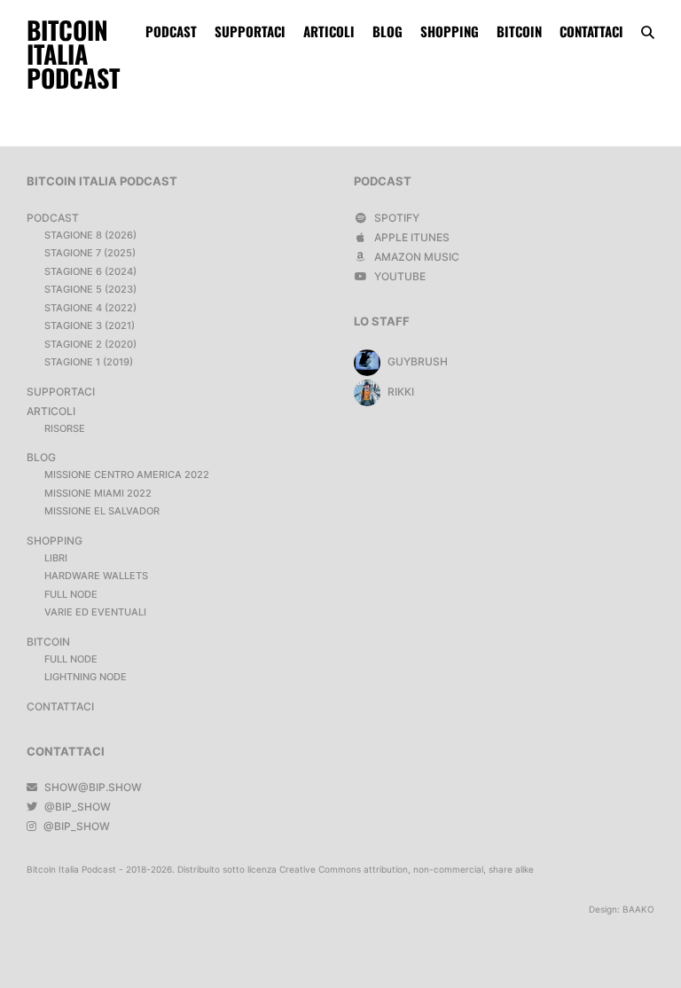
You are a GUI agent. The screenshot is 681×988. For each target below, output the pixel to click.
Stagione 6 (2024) (90, 271)
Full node (71, 594)
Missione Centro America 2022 (126, 474)
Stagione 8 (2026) (90, 235)
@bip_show (76, 806)
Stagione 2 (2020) (90, 344)
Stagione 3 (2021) (89, 325)
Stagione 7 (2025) (90, 253)
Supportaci (250, 31)
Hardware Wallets (96, 575)
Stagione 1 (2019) (88, 362)
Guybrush (416, 361)
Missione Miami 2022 (98, 493)
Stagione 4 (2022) (90, 308)
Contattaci (591, 31)
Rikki (399, 391)
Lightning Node (85, 676)
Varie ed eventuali (95, 612)
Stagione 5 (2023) (90, 289)
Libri (55, 558)
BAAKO (638, 909)
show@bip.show (92, 787)
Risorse (64, 428)
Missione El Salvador (102, 511)
